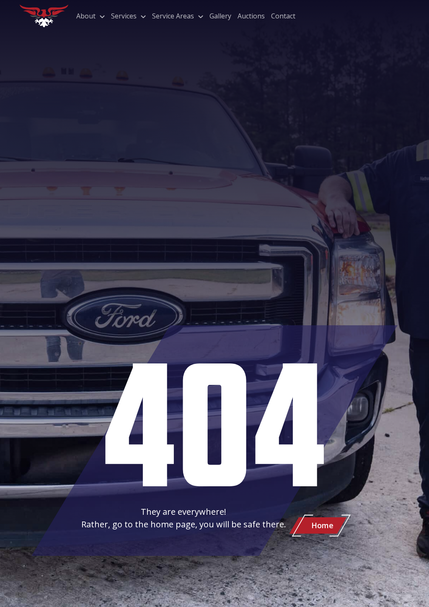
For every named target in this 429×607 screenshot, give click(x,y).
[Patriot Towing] (44, 16)
